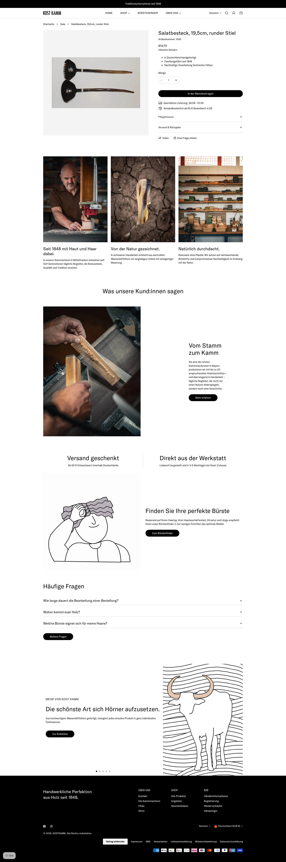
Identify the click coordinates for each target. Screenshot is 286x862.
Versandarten (160, 841)
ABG (148, 841)
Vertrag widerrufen (115, 841)
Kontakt (142, 796)
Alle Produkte (178, 796)
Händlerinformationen (216, 796)
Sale (62, 24)
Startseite (48, 24)
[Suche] (226, 13)
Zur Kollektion (60, 733)
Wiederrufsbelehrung (206, 841)
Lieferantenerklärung (181, 841)
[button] (241, 13)
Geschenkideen (179, 805)
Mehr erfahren (203, 397)
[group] (203, 720)
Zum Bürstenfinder (162, 533)
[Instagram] (51, 826)
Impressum (136, 841)
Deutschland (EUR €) (229, 826)
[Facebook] (44, 826)
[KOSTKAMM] (52, 13)
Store (141, 810)
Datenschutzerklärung (231, 841)
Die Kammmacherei (149, 801)
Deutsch (214, 12)
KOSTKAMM (59, 833)
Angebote (176, 801)
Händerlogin (210, 810)
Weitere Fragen (58, 636)
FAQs (141, 805)
